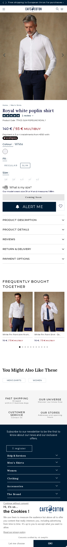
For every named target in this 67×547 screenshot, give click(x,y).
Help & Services (16, 455)
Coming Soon (33, 197)
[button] (62, 55)
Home (5, 105)
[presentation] (3, 3)
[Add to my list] (61, 206)
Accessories (15, 486)
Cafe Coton (33, 9)
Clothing (13, 478)
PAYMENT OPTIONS (16, 258)
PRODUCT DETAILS (16, 229)
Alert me (32, 206)
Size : (6, 172)
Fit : (5, 158)
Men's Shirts (16, 105)
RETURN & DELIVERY (17, 249)
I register (19, 448)
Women (37, 380)
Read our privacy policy (14, 532)
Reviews (9, 239)
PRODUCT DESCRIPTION (20, 220)
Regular (11, 165)
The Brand (14, 494)
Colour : (8, 144)
